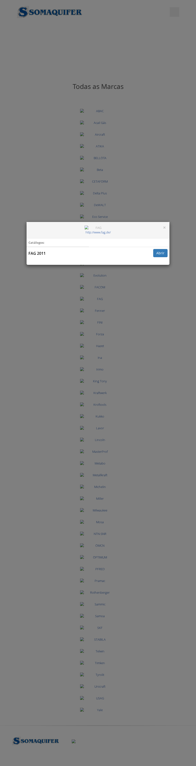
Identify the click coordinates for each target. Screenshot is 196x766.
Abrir (160, 253)
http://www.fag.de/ (98, 232)
